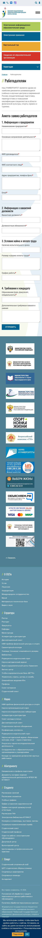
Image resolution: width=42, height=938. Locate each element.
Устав (4, 583)
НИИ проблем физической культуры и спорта (21, 644)
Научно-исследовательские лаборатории (19, 712)
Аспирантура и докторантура (14, 636)
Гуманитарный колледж (12, 647)
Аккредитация (8, 591)
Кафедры (5, 629)
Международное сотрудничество (15, 594)
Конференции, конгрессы (12, 730)
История (5, 580)
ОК (27, 934)
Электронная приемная (14, 35)
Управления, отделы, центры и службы (18, 677)
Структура (9, 613)
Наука (7, 699)
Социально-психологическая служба (17, 825)
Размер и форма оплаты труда (16, 255)
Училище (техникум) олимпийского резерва (20, 651)
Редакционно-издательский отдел (16, 658)
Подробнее (18, 934)
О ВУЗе (8, 574)
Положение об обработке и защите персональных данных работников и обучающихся (17, 896)
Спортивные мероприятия (13, 872)
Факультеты (7, 625)
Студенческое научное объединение (17, 726)
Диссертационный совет (12, 640)
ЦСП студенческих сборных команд (17, 868)
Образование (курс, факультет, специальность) (15, 293)
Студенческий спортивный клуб (15, 864)
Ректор (4, 618)
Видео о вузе (7, 605)
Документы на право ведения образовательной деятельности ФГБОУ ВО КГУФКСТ (19, 777)
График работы (9, 273)
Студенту (8, 787)
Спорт (7, 859)
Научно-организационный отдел (15, 708)
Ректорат (5, 622)
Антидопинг (7, 879)
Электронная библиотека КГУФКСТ (16, 817)
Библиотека (6, 655)
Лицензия (6, 587)
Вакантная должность (12, 215)
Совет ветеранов (9, 688)
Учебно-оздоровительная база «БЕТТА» (18, 673)
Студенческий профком (11, 832)
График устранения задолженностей (17, 804)
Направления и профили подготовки (17, 771)
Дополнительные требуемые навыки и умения (18, 306)
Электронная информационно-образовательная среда (17, 26)
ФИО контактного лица (12, 165)
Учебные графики (9, 800)
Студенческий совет (10, 691)
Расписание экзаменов (11, 796)
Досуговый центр (9, 842)
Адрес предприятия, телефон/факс (17, 175)
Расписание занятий (10, 793)
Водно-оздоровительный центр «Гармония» (20, 666)
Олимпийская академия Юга (13, 680)
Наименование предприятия (14, 126)
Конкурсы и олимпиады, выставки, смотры (20, 821)
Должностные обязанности (14, 226)
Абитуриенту (10, 766)
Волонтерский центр (10, 845)
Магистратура (7, 633)
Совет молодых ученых (11, 719)
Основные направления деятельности (19, 137)
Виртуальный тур (11, 45)
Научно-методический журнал (14, 662)
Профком (6, 684)
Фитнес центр (7, 669)
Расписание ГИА (9, 814)
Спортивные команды (11, 875)
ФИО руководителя (10, 154)
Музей (4, 598)
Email (4, 193)
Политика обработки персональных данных (20, 903)
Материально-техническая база (15, 602)
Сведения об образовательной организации (17, 56)
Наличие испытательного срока (16, 245)
